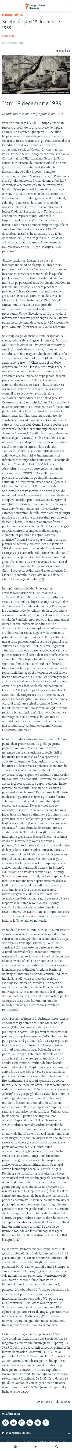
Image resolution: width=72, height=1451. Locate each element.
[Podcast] (15, 1446)
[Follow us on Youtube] (13, 1422)
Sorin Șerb (8, 36)
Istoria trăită (12, 15)
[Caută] (56, 1446)
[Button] (63, 51)
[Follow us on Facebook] (5, 1422)
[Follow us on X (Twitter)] (45, 1422)
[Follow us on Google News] (37, 1422)
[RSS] (29, 1422)
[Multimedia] (36, 1446)
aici (40, 579)
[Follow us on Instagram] (21, 1422)
